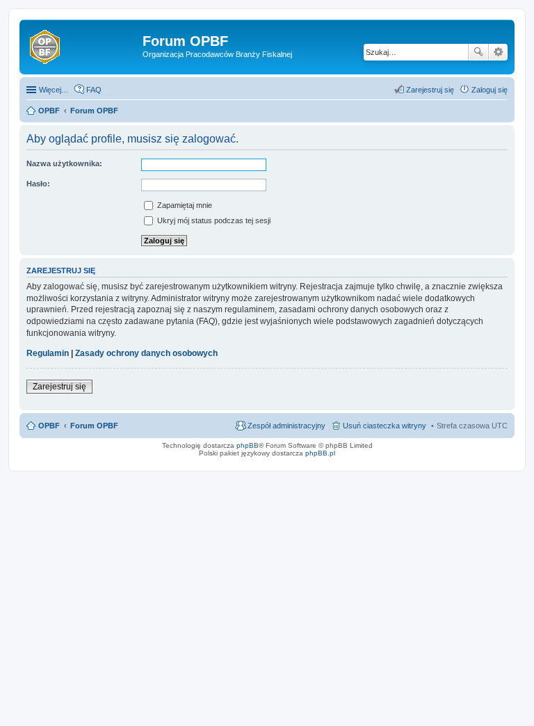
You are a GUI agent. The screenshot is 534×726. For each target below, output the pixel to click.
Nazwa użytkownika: (64, 163)
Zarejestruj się (59, 387)
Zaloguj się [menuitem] (489, 90)
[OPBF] (83, 45)
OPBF (49, 425)
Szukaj (478, 52)
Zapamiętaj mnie (183, 205)
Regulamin (47, 353)
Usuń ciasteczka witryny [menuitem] (384, 425)
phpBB (247, 445)
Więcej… (54, 90)
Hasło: (38, 183)
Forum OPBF (94, 425)
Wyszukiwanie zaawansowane (498, 52)
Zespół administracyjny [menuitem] (286, 425)
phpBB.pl (320, 453)
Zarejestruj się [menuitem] (430, 90)
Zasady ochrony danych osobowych (146, 353)
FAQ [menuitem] (94, 90)
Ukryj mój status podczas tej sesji (212, 220)
